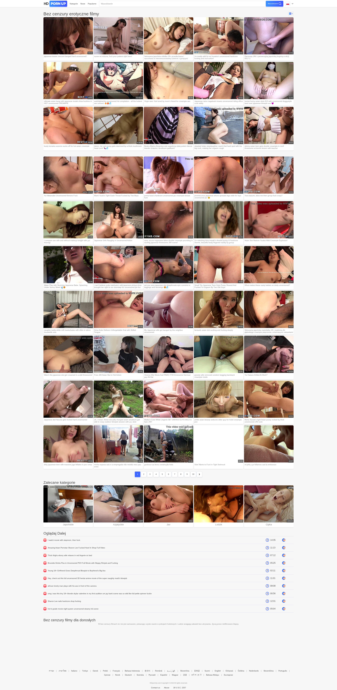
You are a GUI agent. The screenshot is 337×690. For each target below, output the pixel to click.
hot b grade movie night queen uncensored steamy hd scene (73, 609)
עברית (51, 671)
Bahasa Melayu (212, 675)
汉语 (185, 675)
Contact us (155, 688)
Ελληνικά (229, 671)
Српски (107, 675)
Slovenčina (184, 671)
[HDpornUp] (55, 4)
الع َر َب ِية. (171, 671)
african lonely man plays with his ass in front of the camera (72, 586)
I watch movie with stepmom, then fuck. (64, 540)
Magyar (175, 675)
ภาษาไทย (62, 671)
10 (193, 474)
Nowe (82, 4)
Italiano (74, 671)
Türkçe (85, 671)
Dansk (95, 671)
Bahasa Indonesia (132, 671)
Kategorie (74, 4)
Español (163, 675)
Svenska (140, 675)
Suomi (207, 671)
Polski (105, 671)
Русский (152, 675)
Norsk (117, 675)
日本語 (197, 671)
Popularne (92, 4)
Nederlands (254, 671)
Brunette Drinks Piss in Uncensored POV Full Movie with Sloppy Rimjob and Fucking (83, 563)
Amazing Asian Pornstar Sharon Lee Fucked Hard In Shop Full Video (76, 548)
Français (116, 671)
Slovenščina (269, 671)
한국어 (147, 671)
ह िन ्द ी (196, 675)
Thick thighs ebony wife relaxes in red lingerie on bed (70, 555)
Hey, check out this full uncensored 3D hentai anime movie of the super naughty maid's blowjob (87, 578)
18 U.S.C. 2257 (179, 688)
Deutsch (128, 675)
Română (158, 671)
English (218, 671)
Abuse (166, 688)
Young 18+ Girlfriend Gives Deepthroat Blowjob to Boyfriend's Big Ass (76, 571)
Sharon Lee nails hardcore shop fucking (64, 601)
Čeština (241, 671)
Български (228, 675)
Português (282, 671)
